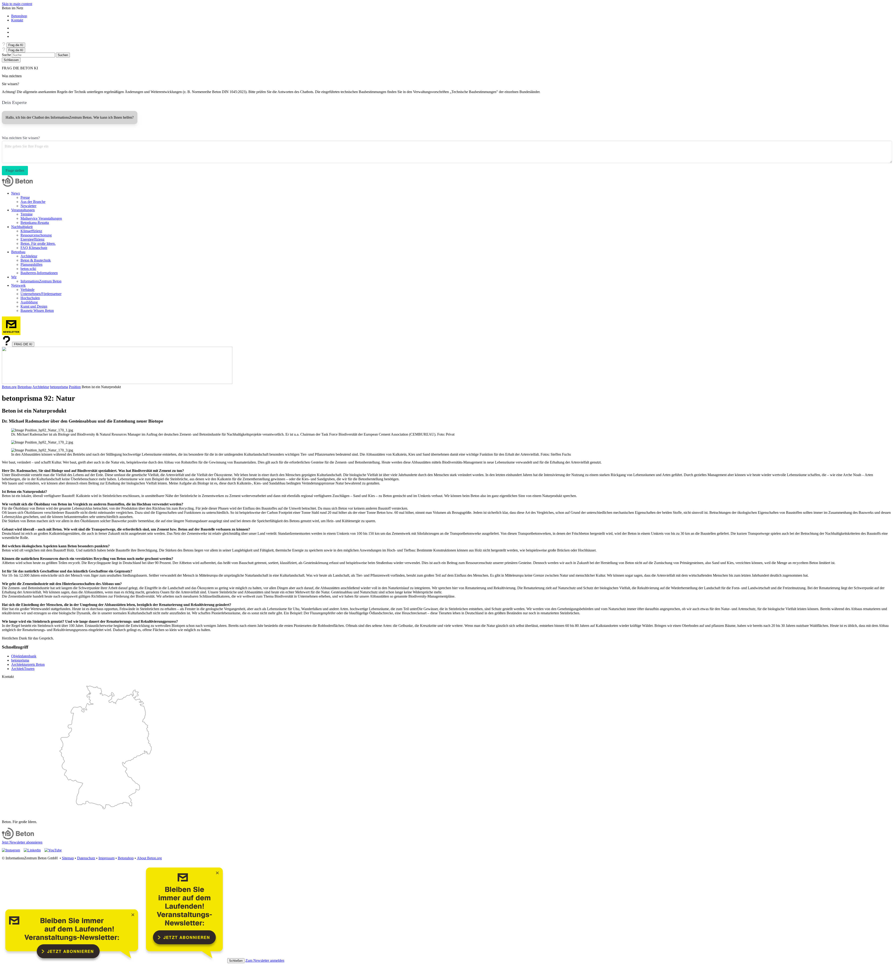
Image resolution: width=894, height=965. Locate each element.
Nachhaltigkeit (22, 227)
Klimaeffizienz (31, 231)
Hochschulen (30, 298)
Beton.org (9, 387)
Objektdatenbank (23, 656)
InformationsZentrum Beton (40, 281)
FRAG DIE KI (23, 344)
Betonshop (19, 16)
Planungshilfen (31, 264)
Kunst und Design (33, 306)
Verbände (27, 290)
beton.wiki (28, 269)
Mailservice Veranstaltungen (41, 218)
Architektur (28, 256)
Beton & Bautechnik (35, 260)
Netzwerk (18, 285)
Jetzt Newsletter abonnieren (22, 842)
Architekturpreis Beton (28, 664)
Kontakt (17, 20)
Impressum (106, 858)
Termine (26, 214)
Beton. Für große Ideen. (38, 243)
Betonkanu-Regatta (34, 223)
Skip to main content (17, 4)
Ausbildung (29, 302)
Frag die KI (15, 45)
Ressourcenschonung (36, 235)
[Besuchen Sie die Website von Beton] (18, 838)
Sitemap (68, 858)
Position (75, 387)
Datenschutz (86, 858)
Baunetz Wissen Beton (37, 311)
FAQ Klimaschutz (33, 248)
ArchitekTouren (22, 669)
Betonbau (18, 252)
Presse (25, 197)
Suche (6, 55)
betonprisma (59, 387)
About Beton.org (149, 858)
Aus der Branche (32, 202)
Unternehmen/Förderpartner (40, 294)
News (15, 193)
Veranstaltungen (23, 210)
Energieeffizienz (32, 239)
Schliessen (11, 60)
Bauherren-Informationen (39, 273)
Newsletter (28, 206)
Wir (14, 277)
